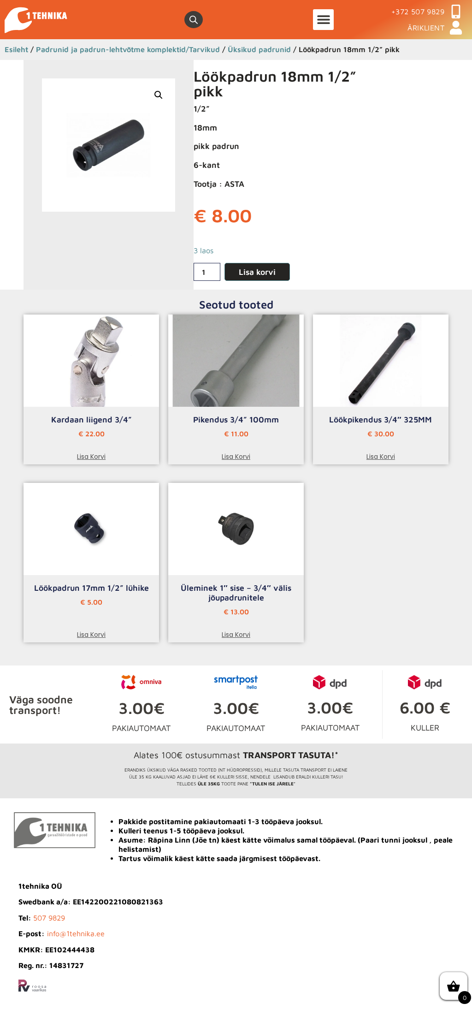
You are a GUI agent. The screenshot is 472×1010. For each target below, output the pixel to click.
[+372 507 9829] (456, 11)
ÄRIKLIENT (425, 28)
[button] (323, 19)
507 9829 (49, 918)
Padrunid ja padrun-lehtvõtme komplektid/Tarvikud (128, 49)
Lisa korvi (257, 272)
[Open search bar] (193, 20)
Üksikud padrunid (259, 49)
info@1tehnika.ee (76, 933)
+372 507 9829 (417, 11)
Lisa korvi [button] (91, 456)
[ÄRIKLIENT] (456, 28)
